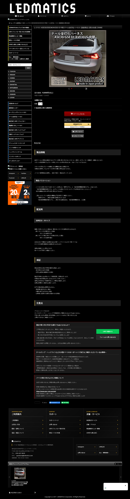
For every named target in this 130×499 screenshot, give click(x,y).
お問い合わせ (53, 424)
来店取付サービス (92, 420)
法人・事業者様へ (104, 452)
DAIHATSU (13, 84)
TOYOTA (13, 71)
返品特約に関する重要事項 (44, 108)
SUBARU (13, 94)
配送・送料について (18, 428)
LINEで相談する (108, 331)
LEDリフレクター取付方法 (57, 428)
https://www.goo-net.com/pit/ (46, 391)
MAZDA (12, 91)
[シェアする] (37, 403)
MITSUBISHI (14, 88)
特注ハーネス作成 (54, 433)
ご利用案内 (15, 420)
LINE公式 (23, 178)
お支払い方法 (16, 424)
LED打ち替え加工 (92, 433)
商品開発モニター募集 (93, 428)
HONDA (12, 78)
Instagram (12, 173)
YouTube (23, 173)
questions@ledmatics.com (24, 455)
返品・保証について (18, 433)
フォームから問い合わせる (108, 337)
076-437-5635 (20, 453)
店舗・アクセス (91, 424)
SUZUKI (12, 81)
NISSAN (12, 74)
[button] (69, 88)
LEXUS (12, 97)
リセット (118, 464)
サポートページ (54, 420)
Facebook (11, 178)
